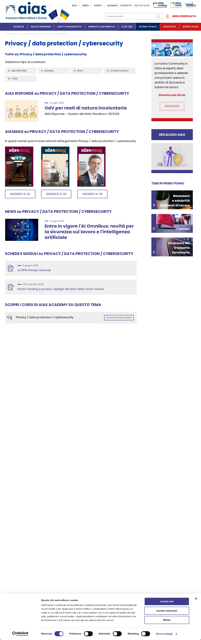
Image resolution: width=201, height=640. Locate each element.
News (80, 70)
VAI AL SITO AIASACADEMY (119, 317)
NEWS (85, 5)
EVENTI (98, 5)
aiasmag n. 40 (20, 194)
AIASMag (112, 5)
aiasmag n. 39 (56, 194)
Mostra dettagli (164, 633)
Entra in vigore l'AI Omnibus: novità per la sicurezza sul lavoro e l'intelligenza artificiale (89, 232)
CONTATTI (126, 5)
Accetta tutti (167, 601)
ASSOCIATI (172, 106)
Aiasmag (49, 70)
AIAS (74, 5)
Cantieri (183, 229)
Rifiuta (166, 620)
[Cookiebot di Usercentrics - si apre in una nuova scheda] (20, 634)
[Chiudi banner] (196, 598)
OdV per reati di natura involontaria (86, 108)
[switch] (88, 633)
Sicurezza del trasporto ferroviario (179, 248)
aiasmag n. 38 (92, 194)
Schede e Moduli (119, 70)
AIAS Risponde (19, 70)
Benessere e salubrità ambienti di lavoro (175, 201)
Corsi (14, 78)
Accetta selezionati (166, 610)
